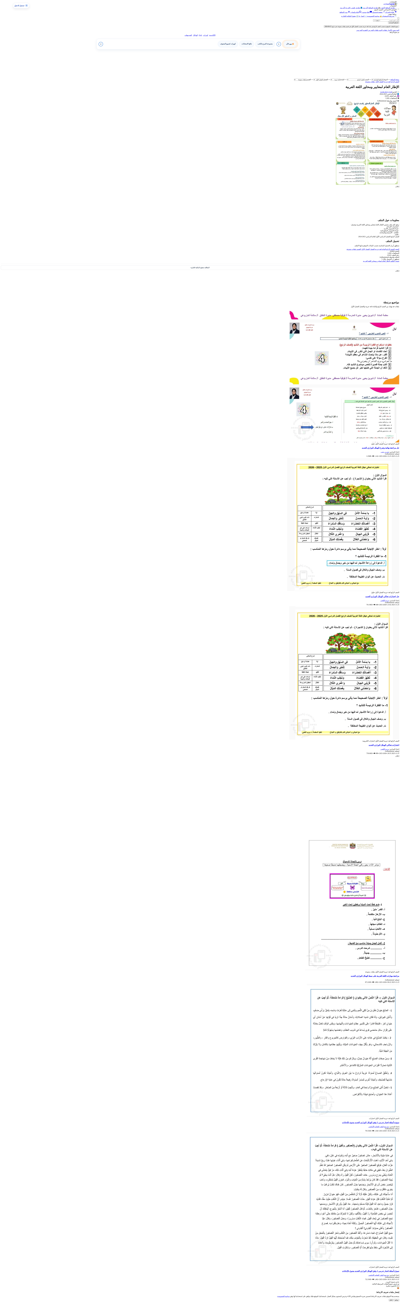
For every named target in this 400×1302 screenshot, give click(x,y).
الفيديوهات (188, 35)
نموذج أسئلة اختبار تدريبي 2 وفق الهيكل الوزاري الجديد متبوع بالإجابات (370, 1122)
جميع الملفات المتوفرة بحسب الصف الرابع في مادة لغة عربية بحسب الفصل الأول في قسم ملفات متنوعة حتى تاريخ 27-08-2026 (361, 26)
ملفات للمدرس (373, 30)
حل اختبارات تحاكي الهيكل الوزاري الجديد (382, 596)
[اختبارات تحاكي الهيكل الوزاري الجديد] (344, 739)
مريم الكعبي (384, 600)
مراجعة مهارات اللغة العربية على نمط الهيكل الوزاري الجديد (375, 976)
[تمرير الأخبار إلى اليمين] (279, 44)
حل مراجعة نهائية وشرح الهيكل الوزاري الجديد (380, 448)
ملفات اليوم (383, 30)
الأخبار (389, 30)
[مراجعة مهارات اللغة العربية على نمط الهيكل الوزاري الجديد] (352, 970)
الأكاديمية (212, 35)
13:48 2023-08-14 (386, 92)
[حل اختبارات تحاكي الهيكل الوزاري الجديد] (343, 590)
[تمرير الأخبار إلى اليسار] (101, 44)
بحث (377, 20)
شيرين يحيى (385, 452)
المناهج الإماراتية (393, 22)
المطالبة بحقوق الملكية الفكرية (200, 267)
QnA (200, 35)
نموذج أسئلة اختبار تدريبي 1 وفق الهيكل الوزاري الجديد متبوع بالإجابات (370, 1271)
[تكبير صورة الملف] (367, 184)
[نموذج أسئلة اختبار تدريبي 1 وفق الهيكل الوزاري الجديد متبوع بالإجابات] (352, 1265)
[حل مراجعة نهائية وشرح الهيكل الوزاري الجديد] (344, 442)
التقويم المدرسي (362, 30)
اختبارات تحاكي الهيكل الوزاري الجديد (384, 745)
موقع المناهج (394, 79)
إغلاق (391, 1300)
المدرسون (395, 30)
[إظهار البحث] (398, 18)
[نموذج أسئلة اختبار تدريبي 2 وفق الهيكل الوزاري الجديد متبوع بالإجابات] (353, 1116)
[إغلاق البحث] (374, 20)
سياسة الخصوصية (283, 1296)
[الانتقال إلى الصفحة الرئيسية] (393, 4)
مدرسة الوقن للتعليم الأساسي (378, 1127)
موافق (396, 1300)
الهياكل (195, 35)
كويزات (205, 35)
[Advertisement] (336, 64)
